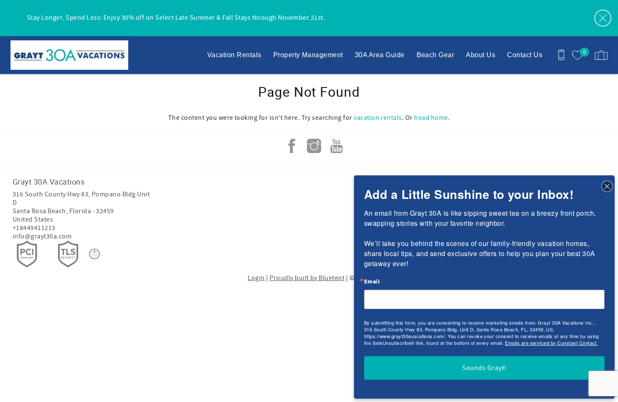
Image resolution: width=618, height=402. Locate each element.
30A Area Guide (380, 54)
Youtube (336, 146)
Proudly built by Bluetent (306, 278)
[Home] (64, 55)
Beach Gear (435, 54)
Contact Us (524, 54)
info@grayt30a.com (42, 236)
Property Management (308, 54)
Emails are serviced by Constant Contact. (551, 342)
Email (372, 282)
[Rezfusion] (94, 254)
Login (256, 278)
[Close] (607, 186)
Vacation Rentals (234, 54)
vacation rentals (378, 118)
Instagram (314, 146)
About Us (480, 54)
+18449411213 (34, 228)
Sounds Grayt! (484, 368)
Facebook (291, 146)
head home (431, 118)
